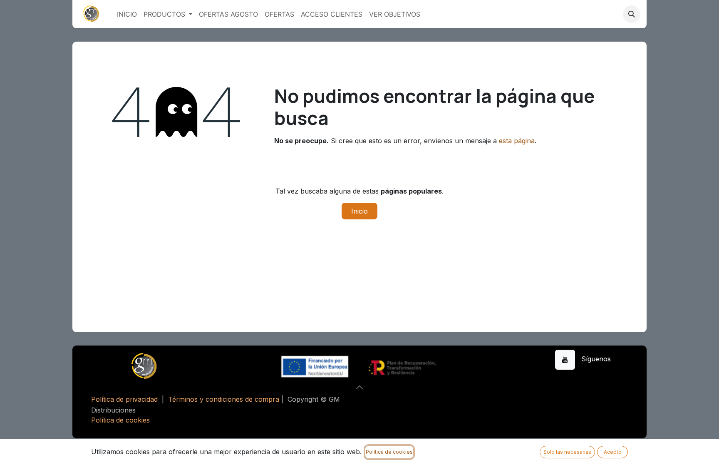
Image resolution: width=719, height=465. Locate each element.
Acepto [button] (613, 452)
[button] (631, 14)
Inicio (359, 211)
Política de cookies (120, 420)
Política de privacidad (124, 399)
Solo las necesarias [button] (567, 452)
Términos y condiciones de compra (223, 399)
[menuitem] (127, 14)
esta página (517, 141)
